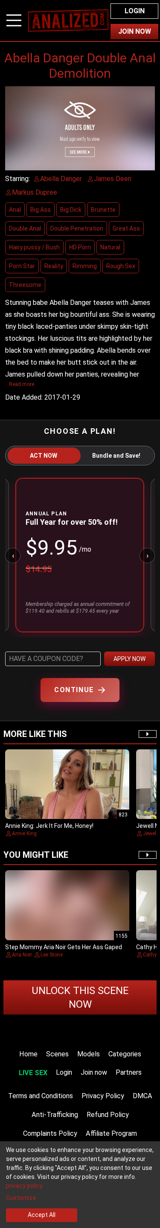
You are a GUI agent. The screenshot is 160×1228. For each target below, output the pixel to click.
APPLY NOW (129, 658)
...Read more (19, 384)
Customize (21, 1197)
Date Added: (24, 397)
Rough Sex (120, 266)
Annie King (24, 833)
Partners (129, 1072)
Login (135, 11)
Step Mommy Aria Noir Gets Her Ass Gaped (63, 947)
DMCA (142, 1096)
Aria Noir (22, 955)
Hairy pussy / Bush (34, 247)
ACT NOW (43, 455)
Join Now (134, 31)
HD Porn (80, 247)
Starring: (17, 179)
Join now (94, 1072)
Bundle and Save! (116, 455)
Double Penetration (76, 228)
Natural (110, 247)
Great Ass (126, 228)
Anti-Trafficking (55, 1115)
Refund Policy (108, 1115)
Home (28, 1054)
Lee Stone (52, 955)
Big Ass (40, 209)
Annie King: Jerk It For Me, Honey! (49, 825)
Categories (124, 1054)
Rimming (85, 266)
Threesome (25, 284)
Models (88, 1054)
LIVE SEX (33, 1073)
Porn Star (22, 266)
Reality (53, 266)
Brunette (103, 209)
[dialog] (80, 1184)
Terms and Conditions (40, 1096)
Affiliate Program (111, 1133)
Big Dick (70, 209)
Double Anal (25, 228)
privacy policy (24, 1185)
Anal (15, 209)
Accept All (41, 1214)
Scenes (57, 1054)
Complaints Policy (50, 1133)
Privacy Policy (102, 1096)
